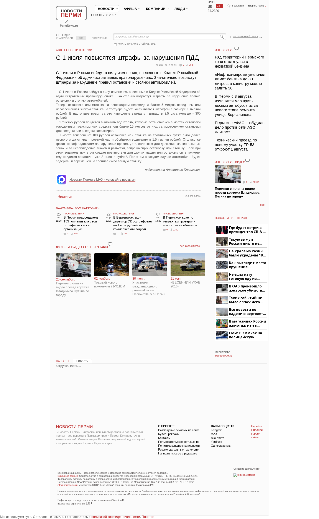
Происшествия (74, 213)
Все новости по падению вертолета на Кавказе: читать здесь (247, 312)
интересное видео (230, 162)
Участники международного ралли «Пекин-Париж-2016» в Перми (148, 286)
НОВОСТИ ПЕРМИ (74, 426)
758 (191, 65)
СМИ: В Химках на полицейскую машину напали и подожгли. (246, 335)
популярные (99, 38)
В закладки (238, 5)
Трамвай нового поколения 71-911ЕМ (109, 282)
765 (125, 233)
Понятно (148, 517)
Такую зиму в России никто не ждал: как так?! (244, 241)
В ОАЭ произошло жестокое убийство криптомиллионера (247, 288)
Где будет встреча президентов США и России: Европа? (247, 230)
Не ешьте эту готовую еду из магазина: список (245, 276)
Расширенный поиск (245, 36)
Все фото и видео (190, 246)
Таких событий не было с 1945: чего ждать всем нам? (245, 300)
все (81, 38)
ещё (262, 205)
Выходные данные (68, 476)
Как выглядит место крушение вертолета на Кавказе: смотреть (247, 265)
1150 (175, 230)
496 (76, 233)
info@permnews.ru (67, 485)
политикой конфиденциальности (115, 517)
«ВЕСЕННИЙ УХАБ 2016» (185, 282)
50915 (256, 182)
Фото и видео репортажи (82, 247)
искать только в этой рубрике (137, 44)
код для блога (193, 196)
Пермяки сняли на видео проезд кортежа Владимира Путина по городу (72, 287)
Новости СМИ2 (223, 355)
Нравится (65, 196)
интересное (224, 50)
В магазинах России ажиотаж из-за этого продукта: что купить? (247, 323)
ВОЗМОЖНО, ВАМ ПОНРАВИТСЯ (78, 207)
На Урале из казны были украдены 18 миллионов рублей (246, 253)
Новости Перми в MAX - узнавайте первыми (102, 179)
